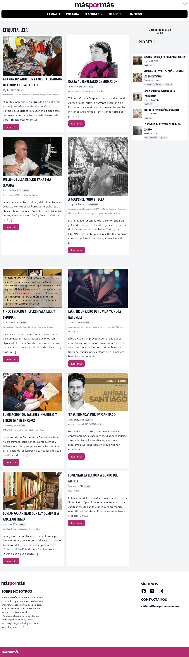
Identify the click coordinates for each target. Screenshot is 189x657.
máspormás (10, 651)
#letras (37, 529)
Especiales (93, 204)
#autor (89, 209)
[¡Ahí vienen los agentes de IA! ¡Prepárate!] (137, 96)
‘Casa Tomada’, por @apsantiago (92, 414)
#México (19, 195)
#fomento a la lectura (29, 430)
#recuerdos (73, 331)
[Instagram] (161, 591)
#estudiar (27, 327)
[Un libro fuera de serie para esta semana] (32, 156)
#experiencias (74, 327)
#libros (36, 94)
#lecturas (72, 213)
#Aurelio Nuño (75, 91)
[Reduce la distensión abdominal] (137, 113)
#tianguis (44, 94)
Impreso (136, 14)
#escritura (122, 209)
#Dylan (105, 209)
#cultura (15, 430)
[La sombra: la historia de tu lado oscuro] (137, 130)
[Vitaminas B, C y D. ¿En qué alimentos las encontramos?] (137, 77)
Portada (72, 14)
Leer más (11, 127)
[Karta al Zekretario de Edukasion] (98, 57)
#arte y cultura (75, 424)
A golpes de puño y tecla (86, 199)
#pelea (94, 213)
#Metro (77, 490)
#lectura (95, 327)
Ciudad (20, 90)
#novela (87, 213)
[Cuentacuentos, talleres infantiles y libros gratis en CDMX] (32, 392)
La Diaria (53, 14)
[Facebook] (144, 591)
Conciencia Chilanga (154, 84)
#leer (29, 94)
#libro (11, 195)
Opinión (115, 14)
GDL (91, 86)
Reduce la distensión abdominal (161, 110)
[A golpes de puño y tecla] (98, 166)
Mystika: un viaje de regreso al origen (164, 57)
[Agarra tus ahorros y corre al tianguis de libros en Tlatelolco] (32, 56)
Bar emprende (151, 137)
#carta (85, 91)
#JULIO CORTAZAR (90, 424)
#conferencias (9, 94)
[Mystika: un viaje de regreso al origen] (137, 60)
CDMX (22, 524)
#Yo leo (35, 195)
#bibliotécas (8, 327)
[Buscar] (185, 3)
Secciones (92, 14)
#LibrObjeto (117, 327)
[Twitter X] (152, 591)
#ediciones (21, 94)
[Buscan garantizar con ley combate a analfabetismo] (32, 491)
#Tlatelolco (54, 94)
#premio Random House (109, 213)
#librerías (42, 327)
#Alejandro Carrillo (77, 209)
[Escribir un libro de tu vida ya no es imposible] (98, 288)
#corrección (94, 91)
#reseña (27, 195)
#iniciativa (86, 327)
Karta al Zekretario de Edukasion (93, 81)
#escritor (113, 209)
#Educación (23, 529)
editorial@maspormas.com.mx (160, 606)
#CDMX (97, 209)
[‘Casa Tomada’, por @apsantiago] (98, 392)
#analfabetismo (10, 529)
